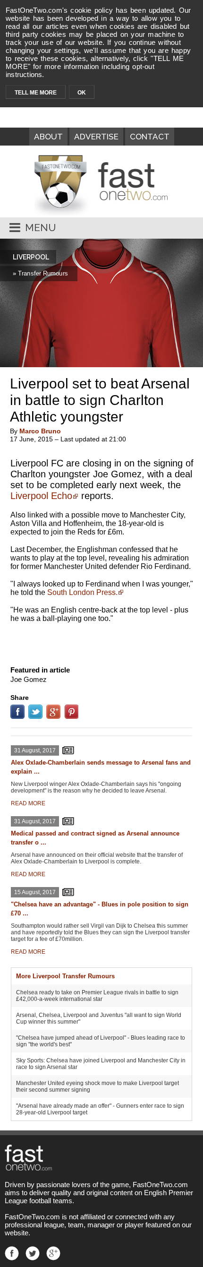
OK (81, 92)
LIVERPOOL (31, 257)
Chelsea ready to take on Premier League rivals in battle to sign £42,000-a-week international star (97, 995)
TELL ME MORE (36, 92)
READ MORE (28, 803)
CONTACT (149, 136)
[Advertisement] (101, 642)
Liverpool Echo (41, 496)
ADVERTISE (96, 136)
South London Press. (82, 592)
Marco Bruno (40, 431)
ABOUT (48, 136)
